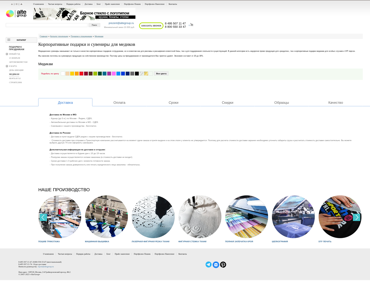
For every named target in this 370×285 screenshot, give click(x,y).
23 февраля (14, 58)
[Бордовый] (86, 73)
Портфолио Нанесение (154, 4)
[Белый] (63, 73)
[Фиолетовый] (109, 73)
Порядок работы (73, 4)
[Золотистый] (146, 73)
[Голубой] (118, 73)
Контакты (173, 4)
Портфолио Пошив (132, 4)
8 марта (13, 66)
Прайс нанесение (112, 4)
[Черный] (137, 73)
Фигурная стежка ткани (192, 241)
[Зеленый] (100, 73)
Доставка (88, 4)
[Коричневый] (90, 73)
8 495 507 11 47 (175, 23)
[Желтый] (72, 73)
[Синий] (123, 73)
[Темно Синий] (128, 73)
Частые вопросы (55, 4)
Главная (44, 36)
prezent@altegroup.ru (121, 23)
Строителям (15, 82)
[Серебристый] (141, 73)
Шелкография (280, 241)
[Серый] (132, 73)
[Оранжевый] (77, 73)
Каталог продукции (59, 36)
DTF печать (325, 241)
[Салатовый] (95, 73)
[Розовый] (114, 73)
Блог (99, 4)
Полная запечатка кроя (239, 241)
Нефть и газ (15, 78)
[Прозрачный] (151, 73)
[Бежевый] (67, 73)
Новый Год (14, 54)
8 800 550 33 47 (175, 26)
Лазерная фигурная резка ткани (150, 241)
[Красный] (81, 73)
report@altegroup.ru (46, 266)
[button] (356, 217)
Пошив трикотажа (49, 241)
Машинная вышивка (97, 241)
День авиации (16, 70)
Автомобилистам (18, 62)
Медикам (14, 74)
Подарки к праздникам (16, 48)
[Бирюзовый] (104, 73)
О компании (38, 4)
